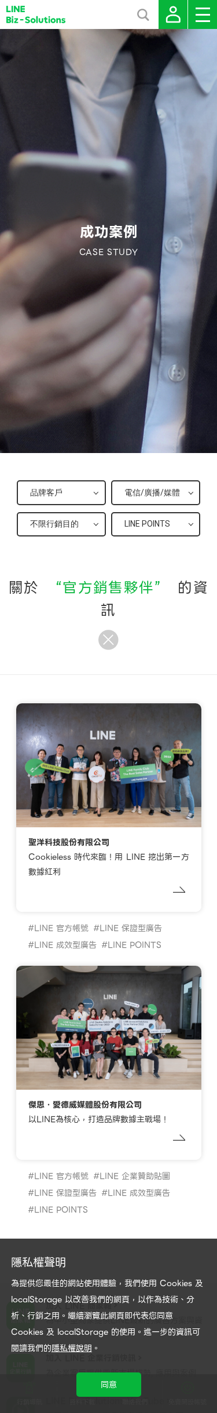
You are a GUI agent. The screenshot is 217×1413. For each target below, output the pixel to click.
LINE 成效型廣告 (65, 945)
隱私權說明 (72, 1348)
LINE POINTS (134, 945)
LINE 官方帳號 (61, 928)
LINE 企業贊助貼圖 (135, 1176)
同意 (109, 1384)
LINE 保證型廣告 (131, 928)
